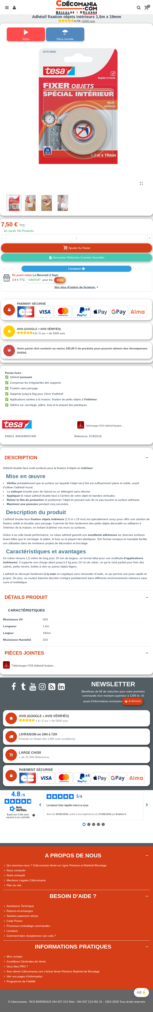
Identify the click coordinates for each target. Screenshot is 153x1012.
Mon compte (14, 956)
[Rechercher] (138, 7)
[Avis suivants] (147, 805)
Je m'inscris (134, 701)
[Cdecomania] (76, 7)
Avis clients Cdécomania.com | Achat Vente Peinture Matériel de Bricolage (53, 971)
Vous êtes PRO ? (17, 966)
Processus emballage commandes (28, 925)
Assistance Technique (20, 906)
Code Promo (15, 920)
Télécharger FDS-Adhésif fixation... (104, 425)
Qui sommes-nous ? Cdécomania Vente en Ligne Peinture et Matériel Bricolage (57, 865)
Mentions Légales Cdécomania (26, 880)
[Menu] (7, 7)
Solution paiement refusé (22, 915)
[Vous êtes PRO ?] (5, 966)
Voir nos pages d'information (24, 976)
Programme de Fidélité (21, 981)
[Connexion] (14, 7)
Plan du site (14, 885)
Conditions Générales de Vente (26, 961)
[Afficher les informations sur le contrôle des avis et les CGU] (33, 815)
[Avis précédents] (40, 805)
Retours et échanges (20, 911)
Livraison (75, 268)
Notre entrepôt (16, 875)
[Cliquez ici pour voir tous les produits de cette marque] (17, 424)
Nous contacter (16, 870)
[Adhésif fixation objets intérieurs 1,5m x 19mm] (141, 184)
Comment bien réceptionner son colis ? (31, 935)
